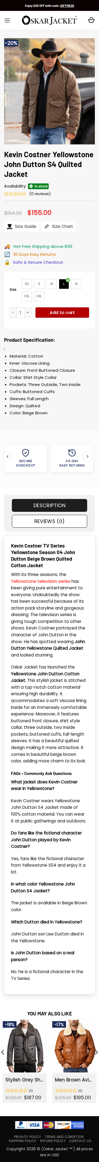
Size (13, 289)
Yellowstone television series (40, 581)
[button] (7, 20)
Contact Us (80, 1141)
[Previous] (7, 456)
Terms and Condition (64, 1137)
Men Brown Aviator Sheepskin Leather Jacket (74, 1080)
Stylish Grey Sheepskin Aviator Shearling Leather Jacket (24, 1080)
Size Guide (25, 226)
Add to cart (62, 312)
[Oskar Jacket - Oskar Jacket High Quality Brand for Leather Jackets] (49, 20)
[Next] (87, 456)
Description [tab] (49, 505)
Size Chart (62, 226)
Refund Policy (53, 1141)
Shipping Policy (23, 1141)
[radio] (27, 284)
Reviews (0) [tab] (49, 521)
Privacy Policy (27, 1137)
